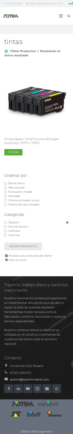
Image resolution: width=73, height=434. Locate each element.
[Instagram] (37, 388)
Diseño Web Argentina (36, 431)
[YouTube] (27, 388)
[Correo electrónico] (47, 388)
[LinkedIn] (18, 388)
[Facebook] (8, 388)
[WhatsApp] (56, 388)
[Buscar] (68, 16)
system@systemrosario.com (46, 3)
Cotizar (13, 152)
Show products (23, 246)
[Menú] (61, 15)
